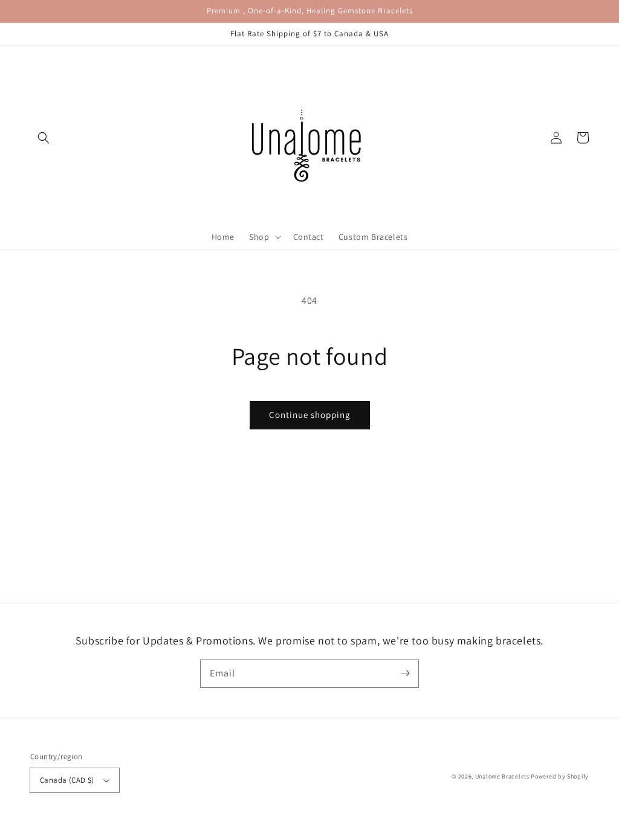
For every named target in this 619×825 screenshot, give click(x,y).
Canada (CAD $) (67, 780)
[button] (43, 137)
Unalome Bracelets (502, 776)
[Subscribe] (405, 673)
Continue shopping (310, 414)
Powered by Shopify (560, 776)
